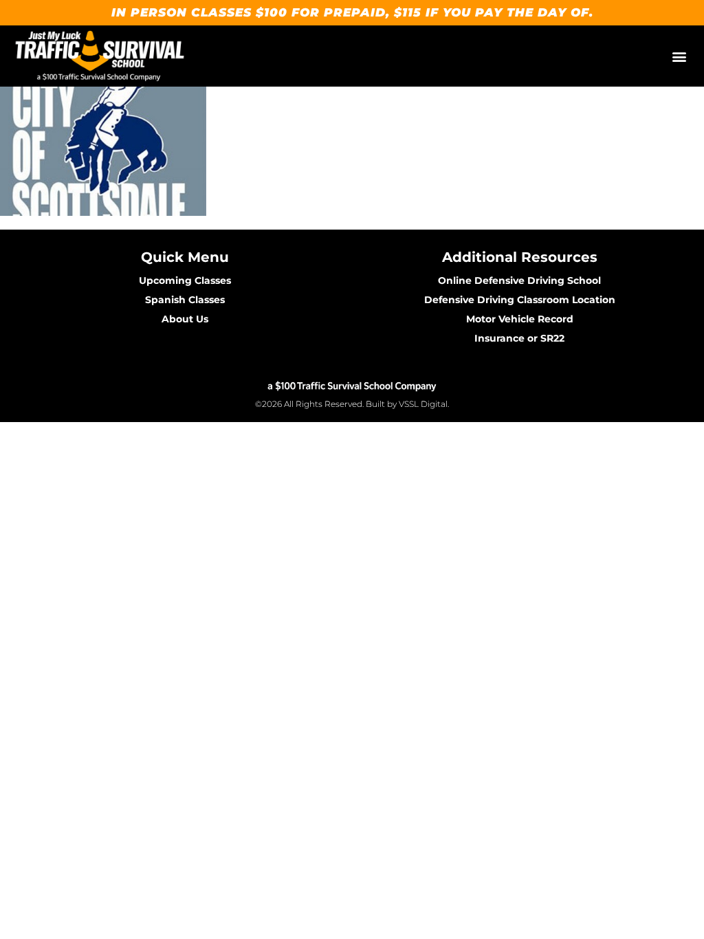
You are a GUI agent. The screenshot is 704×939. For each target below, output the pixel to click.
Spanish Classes (185, 300)
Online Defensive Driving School (519, 280)
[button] (679, 56)
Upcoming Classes (185, 280)
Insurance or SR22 (519, 338)
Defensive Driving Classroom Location (519, 300)
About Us (185, 319)
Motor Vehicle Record (519, 319)
